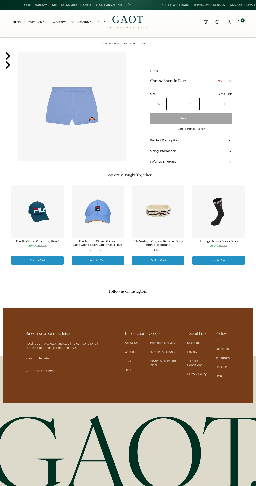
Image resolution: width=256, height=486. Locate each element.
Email (219, 376)
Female (43, 358)
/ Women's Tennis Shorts (142, 43)
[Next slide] (7, 65)
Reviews (192, 352)
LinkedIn (221, 367)
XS (158, 103)
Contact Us (132, 352)
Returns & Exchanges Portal (163, 363)
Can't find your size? (191, 129)
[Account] (228, 22)
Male (29, 358)
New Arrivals (59, 22)
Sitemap (193, 343)
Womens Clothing (119, 43)
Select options (191, 118)
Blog (128, 370)
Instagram (222, 358)
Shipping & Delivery (162, 343)
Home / (105, 43)
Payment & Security (162, 352)
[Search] (217, 22)
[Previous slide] (7, 56)
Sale (99, 22)
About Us (131, 343)
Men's (17, 22)
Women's (35, 22)
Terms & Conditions (194, 363)
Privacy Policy (196, 374)
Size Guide (225, 94)
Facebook (222, 349)
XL (224, 103)
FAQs (128, 361)
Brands (83, 22)
